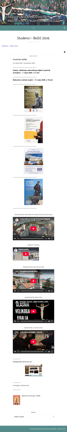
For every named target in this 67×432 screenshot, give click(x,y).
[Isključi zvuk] (49, 238)
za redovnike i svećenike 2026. (24, 63)
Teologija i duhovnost (21, 385)
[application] (33, 228)
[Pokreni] (15, 238)
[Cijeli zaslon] (52, 238)
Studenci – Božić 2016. (10, 46)
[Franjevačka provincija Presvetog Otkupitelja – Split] (33, 12)
